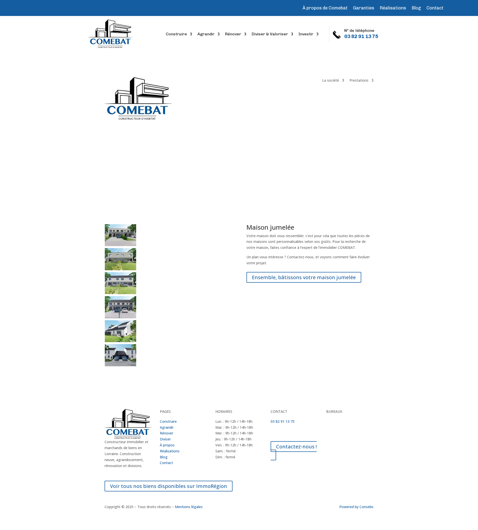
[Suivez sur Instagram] (33, 7)
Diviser (165, 439)
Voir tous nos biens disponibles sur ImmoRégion (168, 486)
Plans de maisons (123, 163)
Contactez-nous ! (296, 446)
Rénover (233, 34)
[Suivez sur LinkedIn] (42, 7)
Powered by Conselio (356, 506)
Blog (416, 8)
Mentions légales (189, 506)
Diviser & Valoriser (270, 34)
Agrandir (206, 34)
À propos (167, 445)
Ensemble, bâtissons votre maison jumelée (304, 277)
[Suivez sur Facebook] (24, 7)
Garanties (363, 8)
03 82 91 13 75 (283, 421)
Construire (176, 34)
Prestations (359, 81)
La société (330, 81)
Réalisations (393, 8)
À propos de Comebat (325, 8)
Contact (434, 8)
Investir (306, 34)
